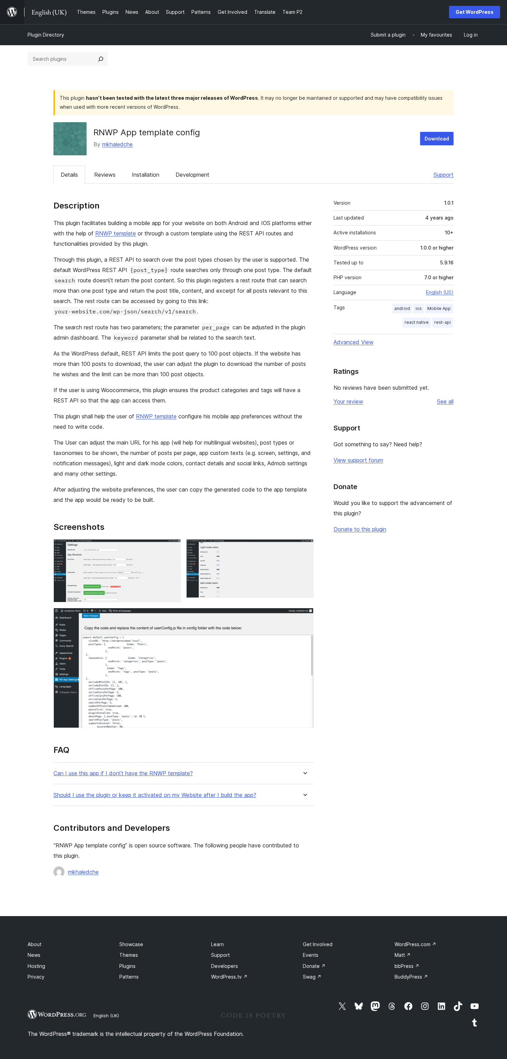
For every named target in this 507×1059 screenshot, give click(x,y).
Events (310, 955)
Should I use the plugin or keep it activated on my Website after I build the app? (154, 795)
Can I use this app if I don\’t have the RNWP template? (123, 773)
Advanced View (354, 342)
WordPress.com (415, 944)
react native (417, 322)
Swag (312, 977)
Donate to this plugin (360, 529)
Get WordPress (475, 12)
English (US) (440, 292)
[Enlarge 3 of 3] (304, 617)
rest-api (442, 322)
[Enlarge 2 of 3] (304, 548)
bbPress (407, 966)
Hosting (36, 966)
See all (445, 401)
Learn (217, 944)
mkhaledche (117, 144)
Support (444, 174)
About (34, 944)
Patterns (129, 977)
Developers (224, 966)
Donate (314, 966)
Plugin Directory (46, 35)
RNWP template (115, 233)
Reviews (105, 174)
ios (419, 308)
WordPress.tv (229, 977)
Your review (348, 401)
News (34, 955)
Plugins (127, 966)
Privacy (36, 977)
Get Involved (317, 944)
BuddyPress (411, 977)
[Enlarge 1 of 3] (171, 548)
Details (69, 174)
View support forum (358, 460)
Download (437, 139)
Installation (145, 174)
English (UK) (106, 1015)
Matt (403, 955)
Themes (128, 955)
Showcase (131, 944)
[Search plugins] (101, 59)
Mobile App (439, 308)
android (402, 308)
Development (192, 174)
